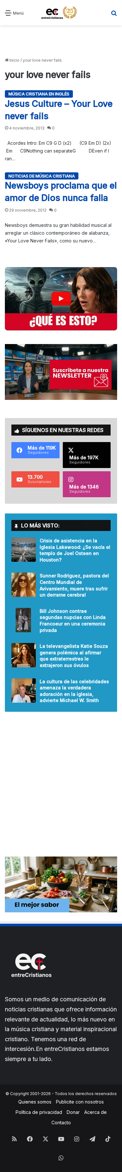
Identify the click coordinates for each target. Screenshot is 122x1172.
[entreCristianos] (31, 991)
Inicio (14, 60)
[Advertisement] (61, 41)
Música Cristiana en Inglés (38, 93)
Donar (73, 1112)
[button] (61, 298)
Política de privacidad (39, 1112)
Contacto (61, 1122)
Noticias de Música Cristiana (41, 176)
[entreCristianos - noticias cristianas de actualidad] (61, 13)
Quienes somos (34, 1101)
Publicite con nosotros (80, 1101)
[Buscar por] (114, 15)
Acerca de (95, 1112)
